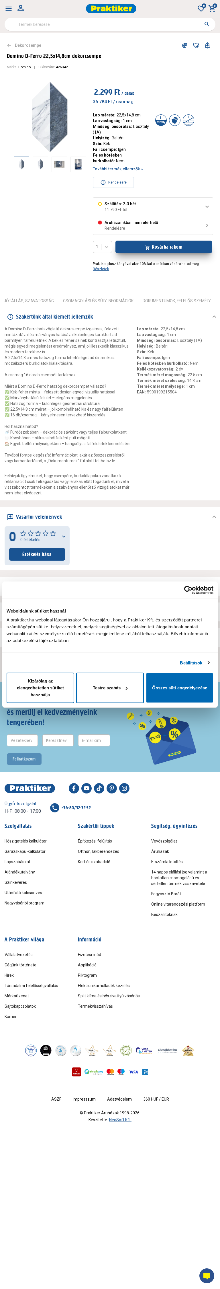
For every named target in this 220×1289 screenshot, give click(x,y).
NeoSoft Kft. (120, 1120)
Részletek (101, 269)
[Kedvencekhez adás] (196, 45)
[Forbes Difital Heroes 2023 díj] (46, 1050)
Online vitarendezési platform (178, 904)
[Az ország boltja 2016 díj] (92, 1050)
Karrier (11, 1016)
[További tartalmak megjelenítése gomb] (74, 164)
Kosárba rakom (167, 247)
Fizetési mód (89, 954)
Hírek (9, 975)
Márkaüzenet (17, 996)
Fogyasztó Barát (166, 894)
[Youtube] (86, 788)
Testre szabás (107, 687)
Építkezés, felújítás (95, 841)
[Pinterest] (112, 788)
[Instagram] (124, 788)
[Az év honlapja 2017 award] (110, 1050)
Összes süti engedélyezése (179, 687)
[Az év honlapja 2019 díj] (75, 1050)
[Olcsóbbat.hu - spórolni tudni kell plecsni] (167, 1050)
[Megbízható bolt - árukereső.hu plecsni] (126, 1050)
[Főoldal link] (111, 8)
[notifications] (207, 45)
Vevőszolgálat (164, 841)
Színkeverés (16, 882)
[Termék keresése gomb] (207, 24)
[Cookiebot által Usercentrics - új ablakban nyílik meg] (188, 590)
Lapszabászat (17, 861)
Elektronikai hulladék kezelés (104, 985)
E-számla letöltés (167, 861)
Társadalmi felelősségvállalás (31, 985)
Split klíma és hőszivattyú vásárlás (109, 996)
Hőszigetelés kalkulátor (26, 841)
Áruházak (160, 851)
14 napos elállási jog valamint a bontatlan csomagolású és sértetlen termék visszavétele (179, 878)
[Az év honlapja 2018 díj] (60, 1050)
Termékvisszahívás (95, 1006)
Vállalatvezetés (19, 954)
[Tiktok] (99, 788)
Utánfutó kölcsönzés (23, 892)
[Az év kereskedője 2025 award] (188, 1050)
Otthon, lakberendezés (98, 851)
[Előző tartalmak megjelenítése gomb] (13, 164)
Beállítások (191, 662)
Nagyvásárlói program (24, 903)
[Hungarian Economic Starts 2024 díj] (31, 1050)
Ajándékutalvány (20, 872)
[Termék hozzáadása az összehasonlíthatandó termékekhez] (184, 45)
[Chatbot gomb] (206, 1275)
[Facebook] (74, 788)
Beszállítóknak (164, 914)
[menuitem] (9, 9)
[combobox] (110, 24)
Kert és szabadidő (94, 861)
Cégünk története (20, 965)
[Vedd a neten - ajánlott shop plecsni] (144, 1050)
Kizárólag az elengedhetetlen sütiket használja (40, 687)
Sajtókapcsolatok (20, 1006)
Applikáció (87, 965)
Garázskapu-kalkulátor (25, 851)
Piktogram (87, 975)
